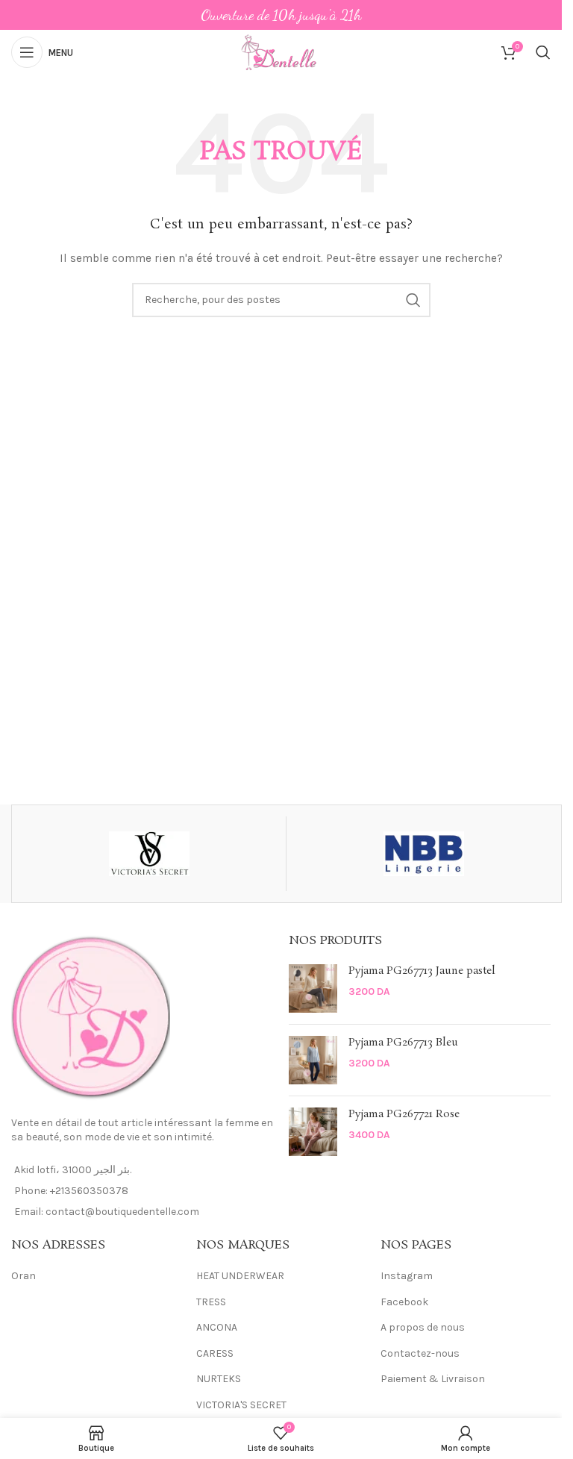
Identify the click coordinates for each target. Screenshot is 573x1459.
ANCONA (216, 1327)
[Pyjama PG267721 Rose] (313, 1131)
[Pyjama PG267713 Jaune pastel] (313, 988)
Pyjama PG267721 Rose (404, 1114)
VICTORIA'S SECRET (241, 1405)
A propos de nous (423, 1327)
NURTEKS (218, 1378)
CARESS (215, 1353)
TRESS (211, 1302)
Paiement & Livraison (433, 1378)
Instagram (407, 1275)
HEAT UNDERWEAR (240, 1275)
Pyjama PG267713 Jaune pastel (421, 971)
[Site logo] (280, 51)
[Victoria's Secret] (149, 853)
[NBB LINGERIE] (423, 853)
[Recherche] (543, 52)
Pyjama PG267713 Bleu (403, 1043)
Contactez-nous (420, 1353)
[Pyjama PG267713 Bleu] (313, 1060)
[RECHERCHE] (413, 300)
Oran (23, 1275)
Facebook (404, 1302)
